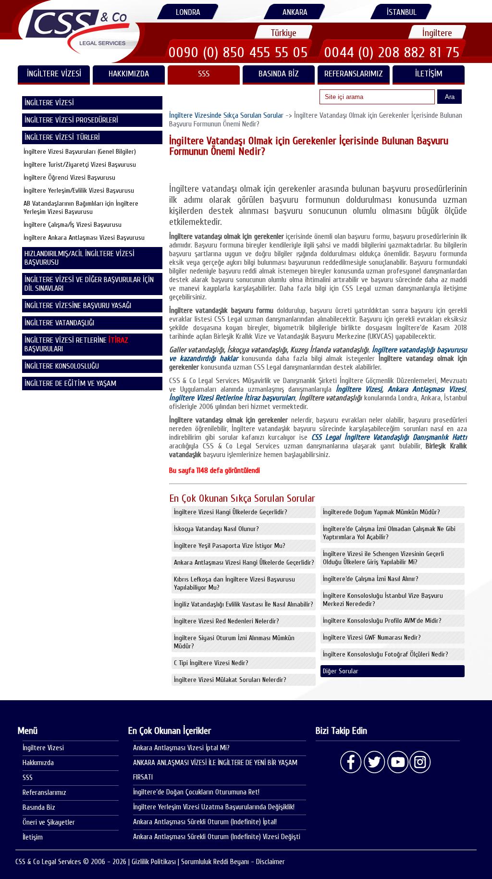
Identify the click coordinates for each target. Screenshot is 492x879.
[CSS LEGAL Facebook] (351, 762)
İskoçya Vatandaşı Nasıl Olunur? (216, 529)
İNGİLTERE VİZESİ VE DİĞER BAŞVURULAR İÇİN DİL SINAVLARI (89, 284)
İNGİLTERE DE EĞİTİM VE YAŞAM (70, 383)
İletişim (429, 74)
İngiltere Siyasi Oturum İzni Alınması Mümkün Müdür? (234, 642)
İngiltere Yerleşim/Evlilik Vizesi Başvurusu (79, 190)
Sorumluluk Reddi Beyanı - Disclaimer (233, 862)
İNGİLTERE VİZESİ (54, 74)
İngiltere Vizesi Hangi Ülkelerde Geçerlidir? (230, 512)
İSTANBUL (402, 12)
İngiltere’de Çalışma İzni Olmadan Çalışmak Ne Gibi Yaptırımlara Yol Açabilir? (389, 533)
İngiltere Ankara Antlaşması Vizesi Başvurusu (84, 238)
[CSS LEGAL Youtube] (397, 762)
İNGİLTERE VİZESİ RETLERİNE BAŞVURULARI (76, 344)
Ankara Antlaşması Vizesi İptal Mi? (181, 748)
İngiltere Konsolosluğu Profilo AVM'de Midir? (382, 621)
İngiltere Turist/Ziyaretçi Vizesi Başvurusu (80, 165)
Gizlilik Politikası (154, 862)
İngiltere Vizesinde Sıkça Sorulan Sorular (226, 115)
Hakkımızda (129, 74)
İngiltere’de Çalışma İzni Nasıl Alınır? (370, 579)
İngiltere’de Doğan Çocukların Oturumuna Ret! (196, 792)
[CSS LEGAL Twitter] (374, 762)
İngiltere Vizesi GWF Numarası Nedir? (372, 637)
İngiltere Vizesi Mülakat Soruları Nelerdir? (230, 680)
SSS (203, 74)
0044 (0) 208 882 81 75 (392, 52)
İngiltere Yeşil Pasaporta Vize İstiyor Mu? (229, 546)
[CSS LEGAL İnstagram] (420, 762)
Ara (450, 96)
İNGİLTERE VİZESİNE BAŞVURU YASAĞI (78, 305)
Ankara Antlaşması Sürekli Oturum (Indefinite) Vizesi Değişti (216, 837)
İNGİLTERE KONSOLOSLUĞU (62, 366)
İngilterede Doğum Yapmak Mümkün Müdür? (381, 512)
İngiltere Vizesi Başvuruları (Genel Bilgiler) (80, 152)
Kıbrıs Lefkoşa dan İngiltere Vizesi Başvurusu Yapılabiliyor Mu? (234, 583)
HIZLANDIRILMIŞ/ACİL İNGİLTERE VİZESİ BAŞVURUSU (80, 258)
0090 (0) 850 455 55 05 (238, 52)
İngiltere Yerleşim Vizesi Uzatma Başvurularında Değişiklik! (214, 807)
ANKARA (295, 12)
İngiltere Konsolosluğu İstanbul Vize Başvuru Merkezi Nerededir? (383, 600)
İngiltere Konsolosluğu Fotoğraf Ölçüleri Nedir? (385, 654)
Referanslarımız (353, 74)
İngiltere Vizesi (43, 748)
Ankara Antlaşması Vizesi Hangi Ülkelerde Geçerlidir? (244, 562)
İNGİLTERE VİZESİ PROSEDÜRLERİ (71, 120)
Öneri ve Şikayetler (49, 822)
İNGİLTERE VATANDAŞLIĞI (59, 323)
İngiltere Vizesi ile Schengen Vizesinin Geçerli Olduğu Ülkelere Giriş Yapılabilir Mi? (383, 558)
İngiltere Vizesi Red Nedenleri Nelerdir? (226, 621)
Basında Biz (278, 74)
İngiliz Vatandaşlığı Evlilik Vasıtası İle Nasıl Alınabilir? (243, 604)
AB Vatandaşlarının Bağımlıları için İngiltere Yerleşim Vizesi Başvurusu (81, 207)
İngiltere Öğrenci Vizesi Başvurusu (69, 177)
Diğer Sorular (340, 671)
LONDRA (188, 12)
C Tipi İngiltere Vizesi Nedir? (211, 663)
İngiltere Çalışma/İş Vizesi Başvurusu (73, 225)
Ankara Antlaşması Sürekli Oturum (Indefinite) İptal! (205, 822)
